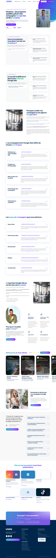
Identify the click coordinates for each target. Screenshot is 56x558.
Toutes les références (45, 352)
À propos (34, 1)
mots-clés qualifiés (34, 227)
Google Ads (23, 530)
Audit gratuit (44, 1)
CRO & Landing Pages (25, 545)
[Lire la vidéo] (43, 18)
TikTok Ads (23, 536)
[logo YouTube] (11, 536)
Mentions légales (40, 556)
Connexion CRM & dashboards (26, 549)
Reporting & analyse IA (25, 548)
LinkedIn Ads (23, 533)
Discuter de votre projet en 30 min (12, 429)
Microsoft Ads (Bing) (25, 534)
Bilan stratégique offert (11, 24)
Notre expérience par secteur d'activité (43, 536)
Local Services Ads (24, 538)
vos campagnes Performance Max (29, 238)
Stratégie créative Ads (25, 544)
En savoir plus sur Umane (11, 339)
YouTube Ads (23, 537)
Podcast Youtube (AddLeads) (42, 534)
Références (38, 1)
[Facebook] (7, 536)
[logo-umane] (9, 1)
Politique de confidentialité (46, 556)
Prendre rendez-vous (50, 1)
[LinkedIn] (9, 536)
